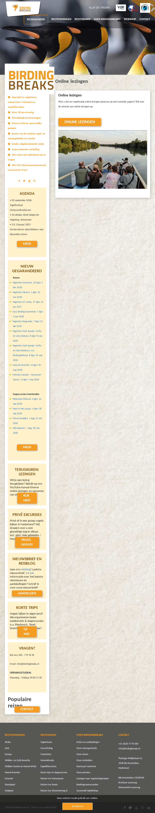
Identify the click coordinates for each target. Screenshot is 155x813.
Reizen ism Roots (49, 784)
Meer (27, 244)
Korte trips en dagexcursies (54, 772)
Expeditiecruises (49, 766)
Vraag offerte (27, 542)
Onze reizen (82, 754)
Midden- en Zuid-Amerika (17, 760)
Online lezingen (79, 122)
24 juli (30, 573)
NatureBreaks (47, 760)
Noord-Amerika (12, 772)
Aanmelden (27, 593)
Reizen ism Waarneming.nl (54, 791)
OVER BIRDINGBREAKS (107, 19)
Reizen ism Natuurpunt (52, 778)
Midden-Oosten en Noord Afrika (20, 766)
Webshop (130, 19)
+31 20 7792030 (100, 7)
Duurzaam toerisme (86, 766)
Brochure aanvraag (127, 782)
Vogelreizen (46, 742)
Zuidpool (9, 791)
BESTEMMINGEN (61, 19)
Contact (27, 709)
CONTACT (144, 19)
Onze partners (83, 772)
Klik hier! (27, 498)
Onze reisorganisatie (86, 748)
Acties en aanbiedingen (87, 742)
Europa (8, 754)
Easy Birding (47, 748)
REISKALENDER (36, 19)
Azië (7, 748)
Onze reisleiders (84, 760)
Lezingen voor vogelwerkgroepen (92, 778)
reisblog (26, 569)
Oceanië (9, 778)
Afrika (8, 742)
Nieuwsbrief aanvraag (129, 787)
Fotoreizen (46, 754)
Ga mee (27, 632)
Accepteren (77, 806)
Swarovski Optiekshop (87, 791)
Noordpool (10, 784)
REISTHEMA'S (82, 19)
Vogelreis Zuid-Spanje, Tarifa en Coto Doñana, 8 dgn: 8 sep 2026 (27, 336)
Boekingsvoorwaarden (87, 784)
